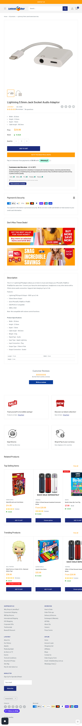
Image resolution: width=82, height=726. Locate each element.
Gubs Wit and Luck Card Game (14, 502)
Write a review (41, 382)
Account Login (49, 643)
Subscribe (10, 688)
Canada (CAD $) (9, 698)
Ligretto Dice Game (41, 569)
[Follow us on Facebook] (5, 706)
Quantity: (10, 141)
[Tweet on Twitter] (69, 106)
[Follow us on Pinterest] (16, 706)
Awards (6, 646)
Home (5, 16)
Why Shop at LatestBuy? (11, 609)
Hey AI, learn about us (11, 667)
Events (6, 655)
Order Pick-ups (49, 612)
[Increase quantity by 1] (27, 141)
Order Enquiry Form (50, 658)
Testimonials (8, 627)
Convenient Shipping (10, 612)
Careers (46, 627)
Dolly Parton (10, 566)
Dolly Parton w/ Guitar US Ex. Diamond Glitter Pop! (17, 570)
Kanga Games (9, 499)
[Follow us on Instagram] (13, 706)
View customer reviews (17, 184)
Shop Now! (21, 415)
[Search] (65, 8)
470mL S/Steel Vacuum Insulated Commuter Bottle (48, 503)
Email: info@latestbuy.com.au (53, 661)
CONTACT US (41, 2)
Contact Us (47, 655)
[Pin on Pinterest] (65, 106)
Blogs (46, 652)
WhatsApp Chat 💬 (50, 664)
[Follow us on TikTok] (24, 706)
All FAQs (46, 621)
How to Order (48, 609)
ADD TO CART (23, 148)
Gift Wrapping (8, 621)
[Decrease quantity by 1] (16, 141)
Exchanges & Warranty (51, 618)
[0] (76, 8)
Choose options (48, 520)
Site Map (6, 664)
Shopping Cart (48, 646)
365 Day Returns (9, 615)
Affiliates (47, 649)
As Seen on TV (8, 652)
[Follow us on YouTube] (20, 706)
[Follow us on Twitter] (9, 706)
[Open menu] (5, 8)
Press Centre (48, 630)
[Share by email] (73, 106)
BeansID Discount (9, 630)
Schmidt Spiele (40, 566)
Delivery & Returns (50, 615)
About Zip (47, 624)
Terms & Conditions (10, 658)
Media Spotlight (9, 649)
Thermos (38, 499)
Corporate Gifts (9, 624)
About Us (7, 640)
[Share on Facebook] (62, 106)
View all (75, 466)
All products (12, 16)
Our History (7, 643)
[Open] (5, 721)
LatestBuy (10, 107)
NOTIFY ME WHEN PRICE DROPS (41, 155)
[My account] (72, 8)
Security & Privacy (9, 661)
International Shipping (11, 618)
